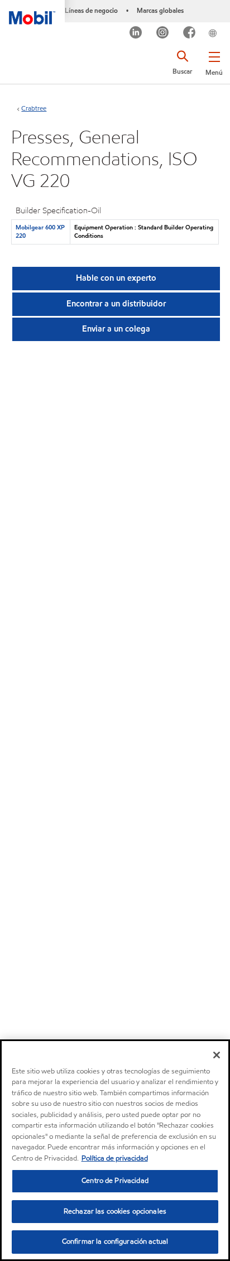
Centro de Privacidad (115, 1181)
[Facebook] (189, 33)
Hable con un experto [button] (116, 278)
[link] (226, 24)
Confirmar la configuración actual (115, 1241)
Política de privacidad (115, 1158)
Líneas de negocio (91, 10)
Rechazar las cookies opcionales (115, 1211)
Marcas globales (160, 10)
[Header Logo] (32, 12)
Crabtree (33, 108)
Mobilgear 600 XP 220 (40, 231)
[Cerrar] (216, 1055)
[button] (214, 61)
